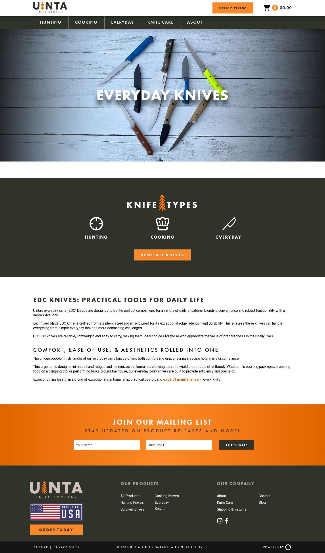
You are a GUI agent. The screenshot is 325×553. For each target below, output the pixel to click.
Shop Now (233, 7)
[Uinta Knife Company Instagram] (220, 522)
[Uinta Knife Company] (50, 11)
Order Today (56, 529)
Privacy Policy (67, 547)
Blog (262, 502)
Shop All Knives (162, 254)
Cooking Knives (167, 496)
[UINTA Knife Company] (56, 497)
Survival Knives (132, 509)
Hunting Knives (132, 502)
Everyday (122, 22)
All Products (130, 496)
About (195, 22)
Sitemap (41, 547)
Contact (264, 496)
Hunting (51, 22)
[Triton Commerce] (287, 547)
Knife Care (160, 22)
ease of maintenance (181, 379)
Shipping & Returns (231, 509)
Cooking (86, 22)
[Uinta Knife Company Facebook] (226, 522)
